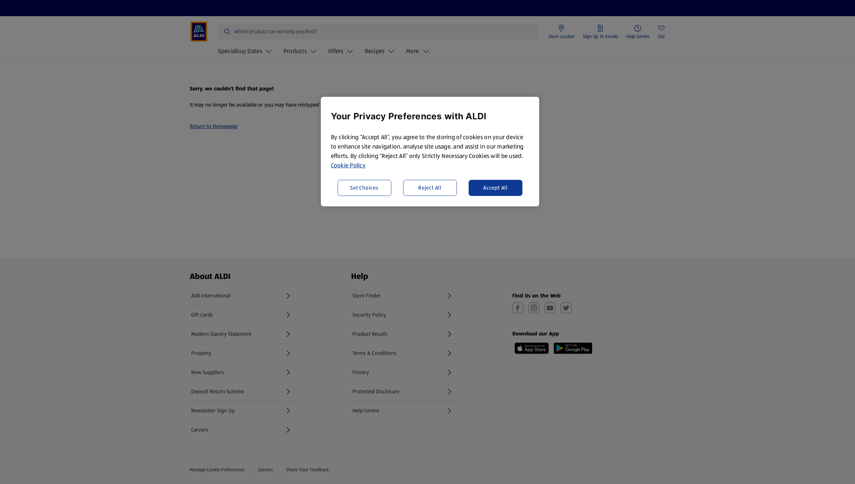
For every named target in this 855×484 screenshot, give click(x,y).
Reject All (429, 188)
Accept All (495, 188)
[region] (430, 151)
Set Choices (364, 188)
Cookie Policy (348, 165)
